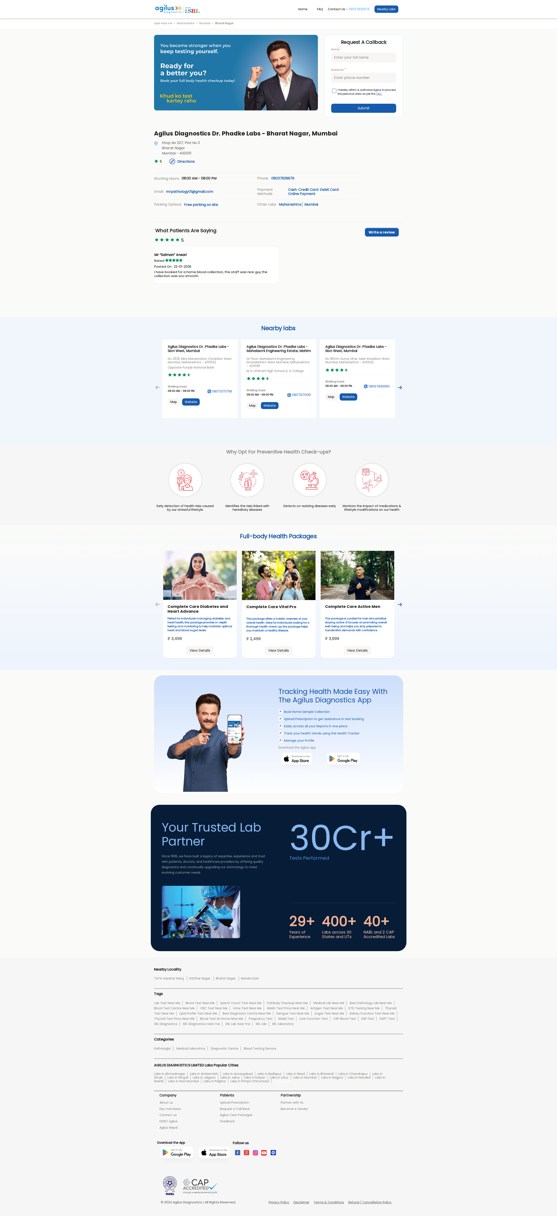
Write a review (382, 232)
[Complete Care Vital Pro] (278, 575)
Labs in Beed (295, 1074)
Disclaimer (301, 1202)
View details (200, 650)
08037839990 (379, 386)
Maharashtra (186, 23)
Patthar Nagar (199, 978)
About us (166, 1102)
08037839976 (359, 9)
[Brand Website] (273, 1152)
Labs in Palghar (214, 1081)
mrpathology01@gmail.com (189, 191)
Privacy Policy (279, 1202)
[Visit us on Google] (246, 1152)
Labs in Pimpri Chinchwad (249, 1081)
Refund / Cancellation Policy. (370, 1202)
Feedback (227, 1121)
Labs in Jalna (230, 1077)
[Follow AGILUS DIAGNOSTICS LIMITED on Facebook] (237, 1152)
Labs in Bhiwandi (321, 1074)
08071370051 (301, 395)
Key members (170, 1109)
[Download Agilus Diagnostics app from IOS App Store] (296, 771)
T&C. (379, 94)
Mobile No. (338, 69)
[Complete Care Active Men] (357, 575)
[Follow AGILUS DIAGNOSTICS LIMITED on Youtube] (264, 1152)
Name (335, 49)
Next (399, 387)
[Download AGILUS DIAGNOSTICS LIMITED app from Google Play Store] (176, 1167)
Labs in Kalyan (254, 1077)
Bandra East (250, 978)
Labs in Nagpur (332, 1077)
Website (191, 402)
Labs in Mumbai (305, 1077)
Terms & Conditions (329, 1202)
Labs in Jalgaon (204, 1077)
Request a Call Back (235, 1109)
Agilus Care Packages (236, 1115)
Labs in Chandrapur (353, 1074)
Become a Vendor (294, 1109)
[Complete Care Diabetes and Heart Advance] (200, 575)
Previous (157, 387)
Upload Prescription (234, 1102)
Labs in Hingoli (177, 1077)
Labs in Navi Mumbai (183, 1081)
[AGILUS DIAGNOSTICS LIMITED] (177, 9)
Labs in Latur (279, 1077)
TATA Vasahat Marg (169, 978)
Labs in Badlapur (269, 1074)
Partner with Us (292, 1102)
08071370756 (222, 391)
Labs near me (163, 23)
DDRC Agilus (168, 1121)
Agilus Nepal (168, 1127)
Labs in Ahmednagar (169, 1074)
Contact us (168, 1115)
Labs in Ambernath (204, 1074)
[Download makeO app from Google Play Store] (343, 771)
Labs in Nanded (359, 1077)
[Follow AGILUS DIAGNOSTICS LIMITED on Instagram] (255, 1152)
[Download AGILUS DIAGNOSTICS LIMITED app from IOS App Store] (214, 1165)
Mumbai (204, 23)
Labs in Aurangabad (238, 1074)
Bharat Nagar (226, 978)
